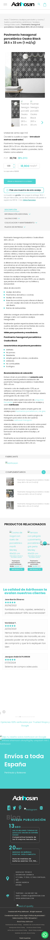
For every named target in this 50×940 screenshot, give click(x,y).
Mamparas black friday (17, 927)
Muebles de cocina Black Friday (33, 925)
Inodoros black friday (34, 927)
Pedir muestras (25, 938)
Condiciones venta (11, 916)
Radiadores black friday (14, 925)
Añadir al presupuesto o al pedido (19, 181)
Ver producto (17, 569)
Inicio (6, 19)
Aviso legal (23, 916)
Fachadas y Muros (16, 557)
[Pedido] (44, 4)
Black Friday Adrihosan (25, 922)
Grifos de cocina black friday (17, 930)
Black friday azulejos (36, 930)
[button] (44, 934)
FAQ (26, 918)
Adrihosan (25, 912)
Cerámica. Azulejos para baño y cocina (26, 19)
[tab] (11, 209)
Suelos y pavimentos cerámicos (17, 22)
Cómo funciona (29, 200)
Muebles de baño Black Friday (25, 933)
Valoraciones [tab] (11, 218)
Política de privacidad (36, 916)
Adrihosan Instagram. (23, 420)
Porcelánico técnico (16, 556)
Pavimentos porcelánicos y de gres (30, 411)
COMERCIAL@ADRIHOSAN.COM (33, 896)
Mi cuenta (32, 918)
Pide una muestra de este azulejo (25, 190)
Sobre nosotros (18, 918)
